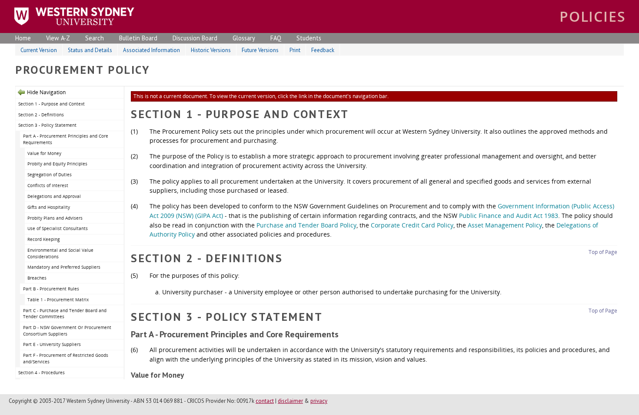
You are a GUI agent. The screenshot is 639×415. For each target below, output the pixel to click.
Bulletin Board (138, 38)
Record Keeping (43, 239)
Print (295, 50)
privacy (318, 401)
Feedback (322, 50)
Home (23, 38)
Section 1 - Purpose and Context (51, 104)
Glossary (244, 38)
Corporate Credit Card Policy (412, 225)
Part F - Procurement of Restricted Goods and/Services (65, 358)
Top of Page (603, 252)
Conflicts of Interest (47, 185)
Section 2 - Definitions (41, 115)
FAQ (275, 38)
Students (308, 38)
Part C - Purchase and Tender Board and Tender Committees (64, 313)
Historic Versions (211, 50)
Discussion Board (195, 38)
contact (265, 401)
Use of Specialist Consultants (57, 228)
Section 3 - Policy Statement (47, 125)
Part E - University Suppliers (52, 344)
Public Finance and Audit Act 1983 (508, 215)
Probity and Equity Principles (57, 164)
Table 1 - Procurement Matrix (58, 299)
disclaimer (290, 401)
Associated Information (151, 50)
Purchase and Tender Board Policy (306, 225)
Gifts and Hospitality (48, 207)
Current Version (38, 50)
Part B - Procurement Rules (51, 289)
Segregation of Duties (49, 174)
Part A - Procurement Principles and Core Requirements (65, 139)
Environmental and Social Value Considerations (60, 253)
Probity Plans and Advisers (55, 218)
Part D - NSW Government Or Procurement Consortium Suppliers (67, 330)
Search (94, 38)
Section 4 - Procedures (41, 372)
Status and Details (90, 50)
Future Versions (260, 50)
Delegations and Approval (54, 196)
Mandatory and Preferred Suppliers (63, 267)
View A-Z (58, 38)
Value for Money (44, 153)
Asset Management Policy (505, 225)
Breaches (37, 278)
